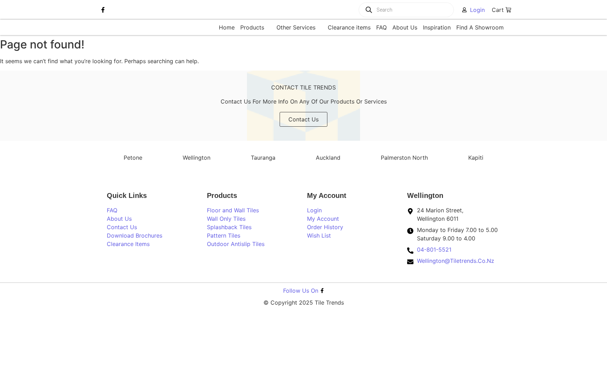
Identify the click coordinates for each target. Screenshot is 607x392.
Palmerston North (404, 157)
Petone (133, 157)
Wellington (196, 157)
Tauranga (263, 157)
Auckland (328, 157)
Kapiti (475, 157)
